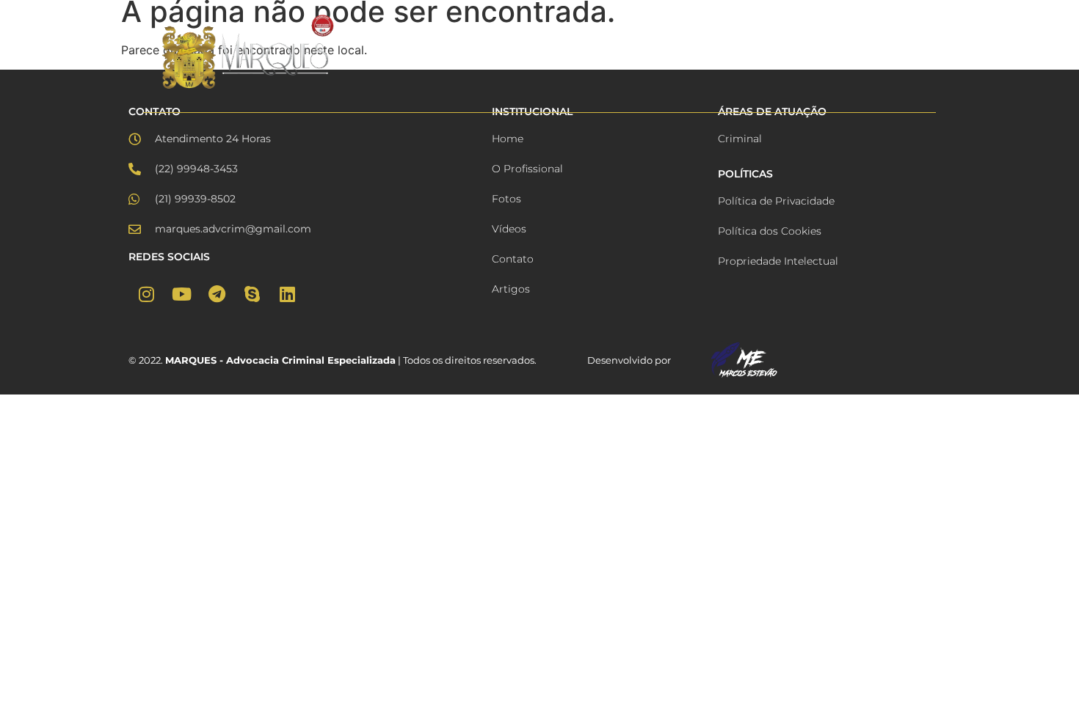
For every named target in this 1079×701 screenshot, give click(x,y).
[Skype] (251, 294)
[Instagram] (146, 294)
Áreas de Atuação (734, 53)
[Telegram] (216, 294)
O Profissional (506, 53)
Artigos (826, 53)
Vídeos (644, 53)
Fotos (586, 53)
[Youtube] (181, 294)
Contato (894, 53)
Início (426, 53)
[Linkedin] (287, 294)
